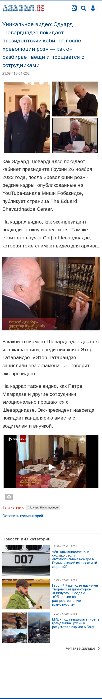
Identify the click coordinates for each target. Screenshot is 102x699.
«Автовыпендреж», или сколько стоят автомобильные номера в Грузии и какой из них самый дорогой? (74, 559)
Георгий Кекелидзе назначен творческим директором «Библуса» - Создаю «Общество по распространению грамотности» (75, 595)
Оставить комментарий (22, 516)
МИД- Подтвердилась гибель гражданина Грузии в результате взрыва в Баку (75, 623)
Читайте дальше (80, 648)
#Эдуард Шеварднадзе (43, 507)
